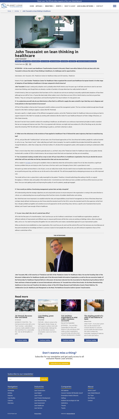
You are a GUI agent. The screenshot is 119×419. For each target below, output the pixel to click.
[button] (39, 6)
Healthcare (18, 61)
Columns (10, 400)
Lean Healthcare (39, 405)
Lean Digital (37, 393)
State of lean (72, 61)
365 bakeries (64, 390)
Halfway (63, 398)
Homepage (11, 390)
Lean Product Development (42, 398)
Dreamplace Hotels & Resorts (69, 395)
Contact (99, 6)
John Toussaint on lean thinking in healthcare (36, 11)
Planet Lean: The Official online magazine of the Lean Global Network (59, 1)
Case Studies (11, 398)
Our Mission (91, 398)
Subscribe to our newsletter (59, 363)
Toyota (63, 408)
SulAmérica (64, 403)
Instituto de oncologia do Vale (70, 400)
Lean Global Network (94, 393)
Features (10, 395)
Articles (17, 11)
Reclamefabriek (71, 413)
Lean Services (38, 408)
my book (28, 162)
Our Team (91, 395)
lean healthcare (35, 61)
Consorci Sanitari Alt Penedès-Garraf (72, 393)
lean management (55, 61)
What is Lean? (92, 390)
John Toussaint (26, 61)
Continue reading (22, 340)
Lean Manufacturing (40, 400)
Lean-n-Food (38, 395)
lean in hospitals (45, 61)
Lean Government (39, 403)
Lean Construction (39, 390)
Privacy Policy (37, 413)
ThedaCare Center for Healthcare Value (86, 61)
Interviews (11, 403)
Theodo (63, 405)
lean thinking (64, 61)
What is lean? (70, 6)
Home (32, 6)
